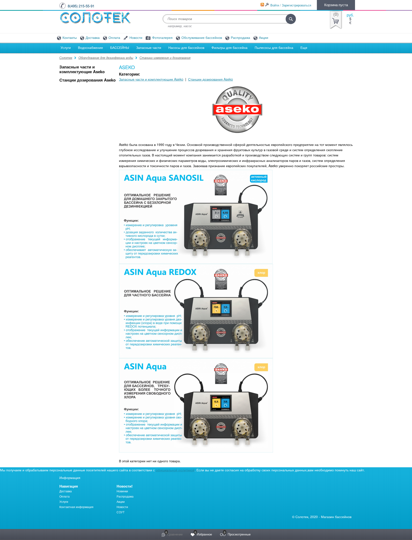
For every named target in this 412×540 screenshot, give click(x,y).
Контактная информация (76, 507)
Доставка (92, 38)
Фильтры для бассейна (229, 48)
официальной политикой (175, 470)
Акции (263, 38)
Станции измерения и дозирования (165, 57)
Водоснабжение (90, 48)
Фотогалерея (162, 38)
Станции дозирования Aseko (87, 80)
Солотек (65, 57)
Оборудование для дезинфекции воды (105, 57)
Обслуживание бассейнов (201, 38)
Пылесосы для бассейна (274, 48)
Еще (303, 48)
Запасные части (148, 48)
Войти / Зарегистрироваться (290, 5)
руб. (350, 15)
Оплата (114, 38)
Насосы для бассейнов (186, 48)
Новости (135, 38)
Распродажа (240, 38)
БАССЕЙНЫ (119, 48)
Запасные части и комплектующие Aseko (82, 69)
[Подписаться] (262, 5)
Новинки (122, 491)
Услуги (66, 48)
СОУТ (120, 512)
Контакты (69, 38)
